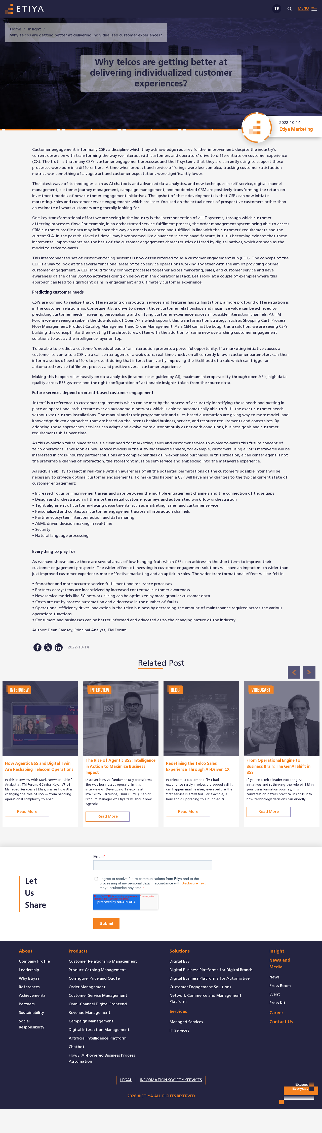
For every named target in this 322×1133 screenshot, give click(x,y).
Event (274, 994)
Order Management (87, 987)
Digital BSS (179, 961)
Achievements (32, 996)
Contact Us (281, 1022)
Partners (27, 1004)
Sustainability (31, 1013)
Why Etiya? (29, 978)
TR (276, 9)
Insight (34, 29)
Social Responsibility (31, 1024)
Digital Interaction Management (99, 1030)
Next (309, 672)
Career (276, 1013)
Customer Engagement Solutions (200, 987)
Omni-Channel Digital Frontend (98, 1004)
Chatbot (77, 1047)
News (274, 977)
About (25, 951)
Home (15, 29)
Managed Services (186, 1022)
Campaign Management (91, 1021)
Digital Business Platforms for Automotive (210, 978)
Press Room (280, 986)
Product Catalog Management (97, 970)
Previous (294, 672)
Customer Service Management (98, 996)
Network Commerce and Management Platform (206, 999)
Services (178, 1012)
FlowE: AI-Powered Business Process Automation (102, 1058)
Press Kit (277, 1003)
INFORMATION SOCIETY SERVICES (171, 1080)
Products (78, 951)
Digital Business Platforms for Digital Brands (211, 970)
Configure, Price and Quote (94, 978)
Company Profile (34, 961)
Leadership (29, 970)
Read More (27, 786)
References (29, 987)
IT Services (179, 1030)
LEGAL (126, 1080)
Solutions (180, 951)
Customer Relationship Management (103, 961)
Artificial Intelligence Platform (98, 1038)
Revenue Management (89, 1013)
